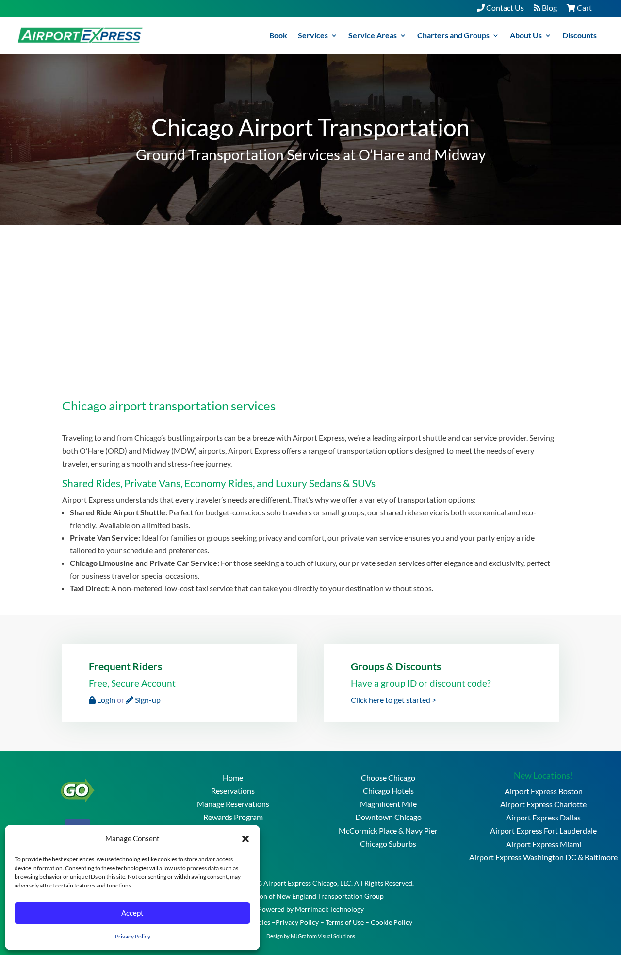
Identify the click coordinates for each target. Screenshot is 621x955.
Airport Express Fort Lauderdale (543, 830)
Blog (548, 7)
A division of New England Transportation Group (310, 896)
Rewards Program (233, 816)
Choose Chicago (388, 777)
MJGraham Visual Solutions (323, 936)
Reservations (233, 790)
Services (313, 35)
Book (278, 35)
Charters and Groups (453, 35)
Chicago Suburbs (388, 843)
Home (233, 777)
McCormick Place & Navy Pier (388, 830)
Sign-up (147, 699)
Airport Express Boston (544, 791)
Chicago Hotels (388, 790)
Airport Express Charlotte (543, 804)
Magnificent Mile (388, 803)
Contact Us (504, 7)
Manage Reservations (233, 803)
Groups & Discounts (396, 666)
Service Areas (372, 35)
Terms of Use (345, 922)
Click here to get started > (393, 699)
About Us (526, 35)
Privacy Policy (132, 936)
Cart (583, 7)
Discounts (579, 35)
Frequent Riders (125, 666)
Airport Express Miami (543, 844)
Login (105, 699)
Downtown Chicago (388, 816)
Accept (132, 912)
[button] (245, 838)
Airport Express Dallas (543, 817)
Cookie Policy (391, 922)
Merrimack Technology (329, 909)
